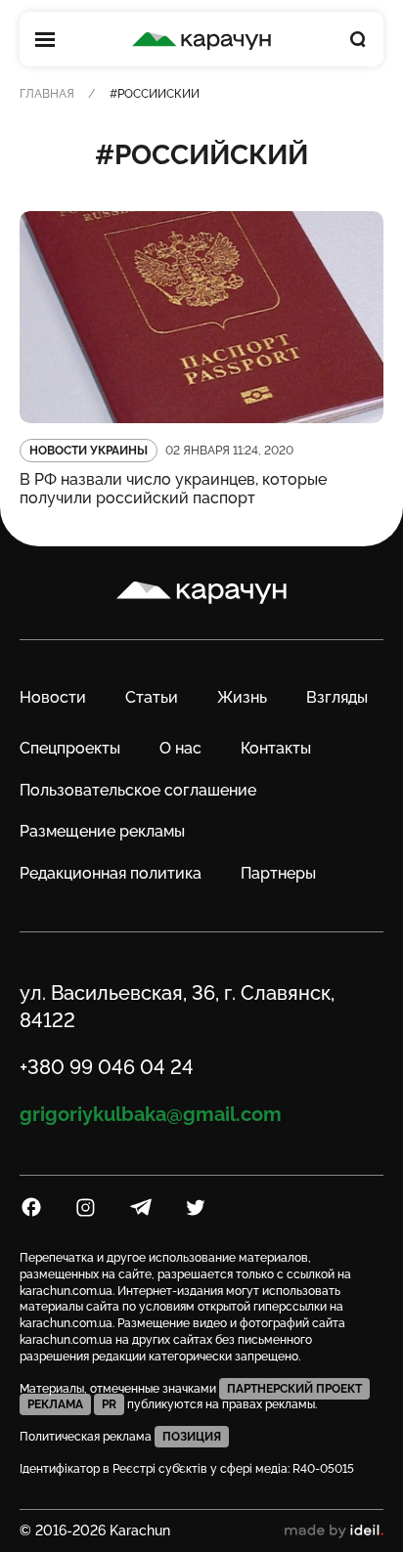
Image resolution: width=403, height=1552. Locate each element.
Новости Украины (88, 450)
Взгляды (337, 697)
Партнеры (278, 873)
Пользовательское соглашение (138, 790)
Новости (53, 697)
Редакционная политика (111, 873)
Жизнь (242, 697)
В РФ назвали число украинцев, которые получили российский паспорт (173, 488)
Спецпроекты (70, 748)
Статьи (151, 697)
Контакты (276, 748)
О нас (180, 748)
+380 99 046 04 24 (107, 1067)
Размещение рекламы (102, 831)
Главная (47, 94)
